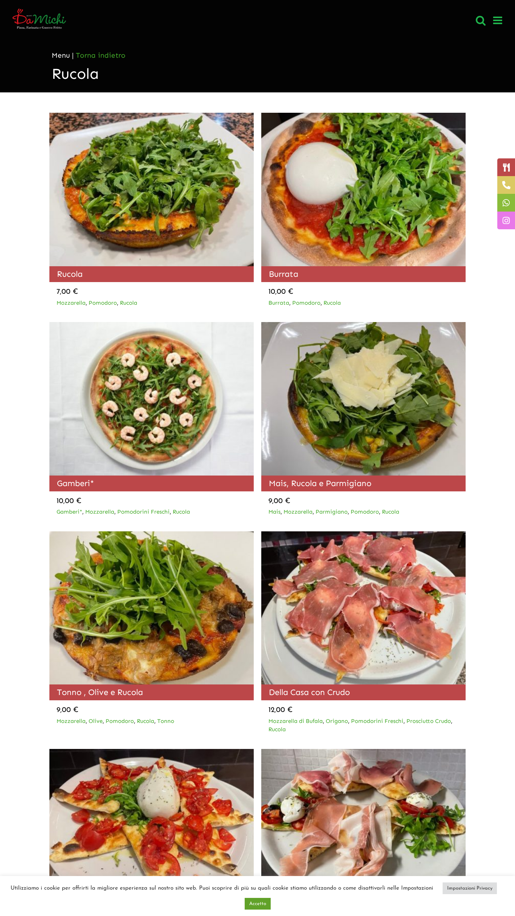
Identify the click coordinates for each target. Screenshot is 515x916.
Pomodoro (103, 302)
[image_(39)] (363, 752)
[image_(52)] (363, 325)
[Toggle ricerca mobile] (481, 20)
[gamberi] (151, 325)
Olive (96, 721)
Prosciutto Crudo (428, 721)
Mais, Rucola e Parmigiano (320, 483)
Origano (337, 721)
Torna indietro (101, 55)
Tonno (165, 721)
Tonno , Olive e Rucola (100, 692)
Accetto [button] (257, 903)
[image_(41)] (363, 535)
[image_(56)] (363, 116)
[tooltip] (506, 167)
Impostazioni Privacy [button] (469, 888)
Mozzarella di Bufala (295, 721)
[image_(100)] (151, 116)
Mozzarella (71, 302)
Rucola (70, 274)
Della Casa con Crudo (309, 692)
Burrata (283, 274)
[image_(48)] (151, 535)
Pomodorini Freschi (143, 511)
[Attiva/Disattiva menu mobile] (498, 20)
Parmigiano (332, 511)
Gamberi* (75, 483)
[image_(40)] (151, 752)
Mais (274, 511)
